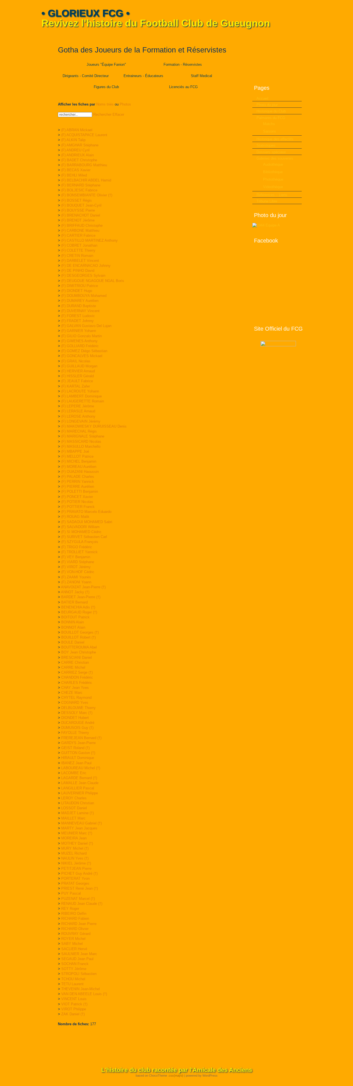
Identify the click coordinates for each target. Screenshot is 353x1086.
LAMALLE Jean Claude (79, 783)
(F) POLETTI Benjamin (79, 491)
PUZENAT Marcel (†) (78, 899)
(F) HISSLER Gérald (77, 376)
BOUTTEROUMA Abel (79, 647)
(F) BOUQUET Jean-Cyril (81, 205)
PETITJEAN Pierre (76, 868)
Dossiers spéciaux (271, 152)
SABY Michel (72, 944)
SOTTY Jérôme (73, 969)
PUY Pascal (71, 893)
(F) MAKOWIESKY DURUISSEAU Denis (94, 426)
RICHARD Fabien (75, 918)
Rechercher (102, 114)
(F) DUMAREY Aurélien (79, 301)
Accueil (262, 98)
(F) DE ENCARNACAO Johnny (86, 265)
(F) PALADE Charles (77, 477)
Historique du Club (271, 111)
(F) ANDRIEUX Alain (77, 155)
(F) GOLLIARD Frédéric (80, 346)
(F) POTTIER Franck (78, 507)
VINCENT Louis (74, 999)
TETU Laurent (72, 984)
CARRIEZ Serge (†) (77, 672)
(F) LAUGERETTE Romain (82, 401)
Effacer (118, 114)
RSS (308, 36)
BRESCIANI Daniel (76, 657)
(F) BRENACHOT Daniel (80, 215)
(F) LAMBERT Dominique (81, 396)
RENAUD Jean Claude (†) (81, 904)
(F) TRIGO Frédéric (76, 547)
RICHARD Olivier (75, 929)
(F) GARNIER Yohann (78, 331)
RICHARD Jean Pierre (79, 924)
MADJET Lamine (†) (77, 813)
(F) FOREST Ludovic (78, 316)
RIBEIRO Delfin (73, 913)
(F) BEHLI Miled (74, 175)
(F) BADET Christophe (79, 160)
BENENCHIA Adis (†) (78, 607)
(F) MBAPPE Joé (75, 451)
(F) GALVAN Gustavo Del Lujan (86, 326)
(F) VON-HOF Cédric (77, 572)
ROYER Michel (73, 939)
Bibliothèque (273, 172)
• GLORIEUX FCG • (85, 13)
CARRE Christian (75, 662)
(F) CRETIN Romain (77, 256)
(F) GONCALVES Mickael (81, 356)
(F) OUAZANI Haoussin (80, 472)
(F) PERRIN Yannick (77, 481)
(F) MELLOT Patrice (77, 456)
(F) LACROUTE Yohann (80, 391)
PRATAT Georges (75, 883)
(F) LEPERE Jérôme (77, 406)
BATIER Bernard (74, 602)
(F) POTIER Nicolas (77, 502)
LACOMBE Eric (73, 773)
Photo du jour (267, 105)
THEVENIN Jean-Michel (80, 989)
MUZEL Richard (74, 853)
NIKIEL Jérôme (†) (76, 863)
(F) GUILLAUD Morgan (79, 366)
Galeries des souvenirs (274, 158)
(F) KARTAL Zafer (75, 386)
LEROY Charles (74, 798)
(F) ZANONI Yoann (76, 582)
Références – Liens (271, 195)
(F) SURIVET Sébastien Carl (84, 537)
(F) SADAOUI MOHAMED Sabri (86, 522)
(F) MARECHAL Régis (79, 431)
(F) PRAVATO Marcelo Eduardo (86, 512)
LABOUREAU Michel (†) (80, 768)
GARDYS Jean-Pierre (78, 743)
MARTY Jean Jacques (79, 828)
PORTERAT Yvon (75, 878)
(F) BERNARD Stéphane (80, 185)
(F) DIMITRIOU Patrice (79, 286)
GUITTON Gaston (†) (78, 753)
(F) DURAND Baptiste (78, 306)
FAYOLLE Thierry (75, 733)
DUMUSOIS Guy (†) (77, 728)
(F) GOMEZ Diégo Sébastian (84, 351)
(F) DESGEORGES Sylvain (83, 275)
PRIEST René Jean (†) (79, 888)
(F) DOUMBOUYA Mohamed (83, 296)
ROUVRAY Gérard (75, 934)
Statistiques (266, 145)
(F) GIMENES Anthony (79, 341)
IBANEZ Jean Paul (76, 763)
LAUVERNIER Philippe (79, 793)
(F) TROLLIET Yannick (79, 552)
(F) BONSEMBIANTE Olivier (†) (86, 195)
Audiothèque (273, 164)
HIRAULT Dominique (77, 758)
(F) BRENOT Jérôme (78, 220)
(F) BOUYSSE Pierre (78, 210)
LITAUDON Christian (77, 803)
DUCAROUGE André (77, 723)
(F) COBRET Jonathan (79, 245)
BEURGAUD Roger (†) (79, 612)
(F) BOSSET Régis (76, 200)
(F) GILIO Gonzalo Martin (81, 336)
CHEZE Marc (71, 692)
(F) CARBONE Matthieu (80, 230)
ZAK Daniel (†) (73, 1014)
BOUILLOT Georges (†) (80, 632)
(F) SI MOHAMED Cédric (81, 532)
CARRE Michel (73, 667)
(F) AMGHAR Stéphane (79, 145)
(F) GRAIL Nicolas (75, 361)
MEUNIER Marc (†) (76, 833)
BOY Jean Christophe (78, 652)
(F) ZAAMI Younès (76, 577)
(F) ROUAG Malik (75, 517)
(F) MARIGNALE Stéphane (82, 436)
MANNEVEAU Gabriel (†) (81, 823)
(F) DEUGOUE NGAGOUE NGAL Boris (92, 281)
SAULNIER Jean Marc (79, 954)
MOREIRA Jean (74, 838)
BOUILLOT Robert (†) (78, 637)
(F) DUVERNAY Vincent (80, 311)
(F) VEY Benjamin (75, 557)
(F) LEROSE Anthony (78, 416)
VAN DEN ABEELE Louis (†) (84, 994)
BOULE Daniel (72, 642)
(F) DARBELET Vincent (80, 261)
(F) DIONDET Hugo (76, 291)
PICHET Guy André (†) (79, 873)
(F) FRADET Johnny (77, 321)
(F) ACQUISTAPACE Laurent (84, 135)
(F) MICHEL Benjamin (78, 461)
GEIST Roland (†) (75, 748)
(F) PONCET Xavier (77, 497)
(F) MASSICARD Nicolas (81, 441)
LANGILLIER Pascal (77, 788)
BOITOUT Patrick (75, 617)
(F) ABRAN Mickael (76, 130)
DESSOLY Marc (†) (76, 713)
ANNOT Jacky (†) (75, 592)
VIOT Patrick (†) (74, 1004)
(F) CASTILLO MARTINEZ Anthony (89, 240)
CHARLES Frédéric (76, 683)
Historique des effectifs (274, 139)
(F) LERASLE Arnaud (78, 411)
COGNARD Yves (74, 702)
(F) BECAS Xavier (75, 170)
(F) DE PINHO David (77, 270)
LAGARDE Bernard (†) (79, 778)
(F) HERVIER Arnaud (78, 371)
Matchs (269, 124)
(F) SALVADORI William (80, 527)
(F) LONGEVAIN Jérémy (80, 421)
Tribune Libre (266, 201)
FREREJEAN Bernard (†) (81, 738)
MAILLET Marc (73, 818)
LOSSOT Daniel (74, 808)
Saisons (269, 131)
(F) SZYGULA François (79, 542)
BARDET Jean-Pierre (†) (80, 597)
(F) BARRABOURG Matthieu (84, 165)
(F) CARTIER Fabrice (78, 235)
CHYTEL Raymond (76, 697)
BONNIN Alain (72, 622)
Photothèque (273, 179)
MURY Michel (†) (75, 848)
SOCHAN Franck (75, 964)
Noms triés (105, 104)
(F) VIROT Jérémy (76, 567)
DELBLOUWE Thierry (78, 708)
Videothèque (273, 187)
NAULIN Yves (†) (75, 858)
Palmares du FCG (270, 118)
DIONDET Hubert (75, 718)
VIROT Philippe (73, 1009)
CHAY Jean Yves (75, 688)
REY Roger (70, 908)
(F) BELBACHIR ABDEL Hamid (86, 180)
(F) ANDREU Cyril (75, 150)
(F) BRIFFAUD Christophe (82, 225)
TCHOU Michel (73, 979)
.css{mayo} (175, 1075)
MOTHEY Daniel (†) (77, 843)
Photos (125, 104)
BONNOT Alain (73, 627)
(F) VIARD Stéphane (77, 562)
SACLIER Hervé (74, 949)
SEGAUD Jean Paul (77, 959)
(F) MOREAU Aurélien (78, 467)
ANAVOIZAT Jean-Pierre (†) (83, 587)
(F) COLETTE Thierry (78, 250)
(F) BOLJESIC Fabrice (79, 190)
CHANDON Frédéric (77, 677)
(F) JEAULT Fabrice (77, 381)
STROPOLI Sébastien (79, 974)
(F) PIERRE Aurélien (77, 486)
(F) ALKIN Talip (73, 140)
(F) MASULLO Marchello (80, 446)
